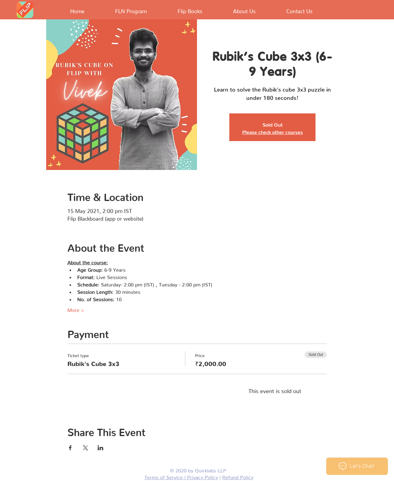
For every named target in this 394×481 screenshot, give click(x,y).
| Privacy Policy (201, 476)
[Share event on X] (85, 447)
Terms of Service (164, 476)
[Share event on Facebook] (70, 447)
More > (75, 309)
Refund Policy (237, 476)
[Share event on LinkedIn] (100, 447)
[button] (178, 10)
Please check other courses (272, 131)
